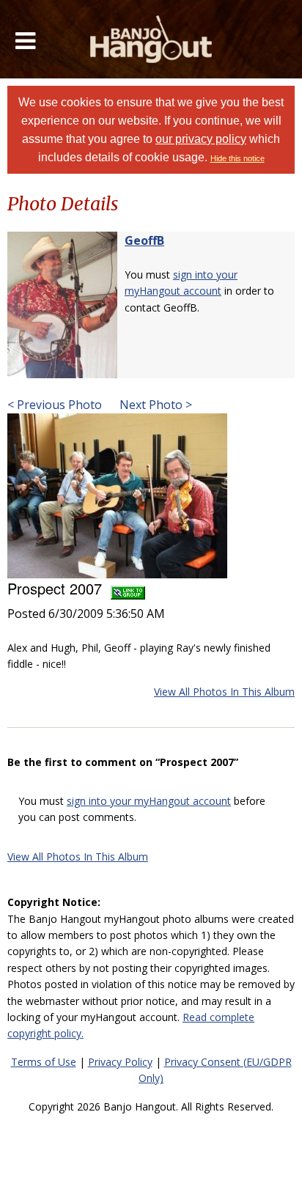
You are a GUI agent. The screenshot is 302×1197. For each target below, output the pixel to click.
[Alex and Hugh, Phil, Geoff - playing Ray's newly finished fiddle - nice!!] (117, 494)
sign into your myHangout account (149, 801)
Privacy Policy (120, 1062)
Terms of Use (43, 1062)
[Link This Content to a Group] (128, 588)
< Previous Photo (54, 405)
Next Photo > (154, 405)
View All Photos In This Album (224, 692)
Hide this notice (237, 158)
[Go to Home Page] (151, 39)
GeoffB (144, 240)
